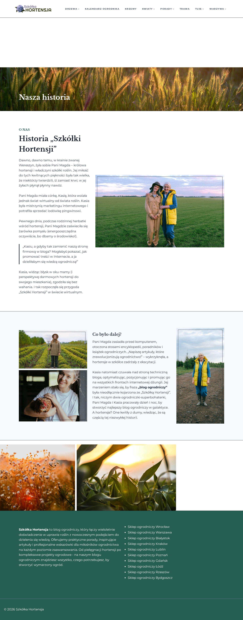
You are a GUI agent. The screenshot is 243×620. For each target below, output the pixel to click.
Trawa (185, 8)
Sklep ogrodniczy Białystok (149, 538)
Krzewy (131, 8)
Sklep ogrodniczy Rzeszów (148, 572)
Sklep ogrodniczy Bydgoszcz (150, 578)
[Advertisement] (121, 42)
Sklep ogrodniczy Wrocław (149, 527)
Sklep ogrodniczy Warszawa (150, 532)
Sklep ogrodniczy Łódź (145, 566)
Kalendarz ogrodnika (102, 8)
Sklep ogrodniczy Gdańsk (148, 561)
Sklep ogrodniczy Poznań (148, 555)
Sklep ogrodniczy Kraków (148, 544)
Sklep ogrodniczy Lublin (147, 549)
